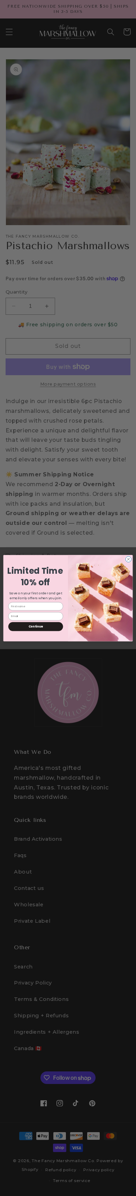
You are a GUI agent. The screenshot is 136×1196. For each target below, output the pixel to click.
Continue (36, 626)
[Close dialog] (128, 559)
